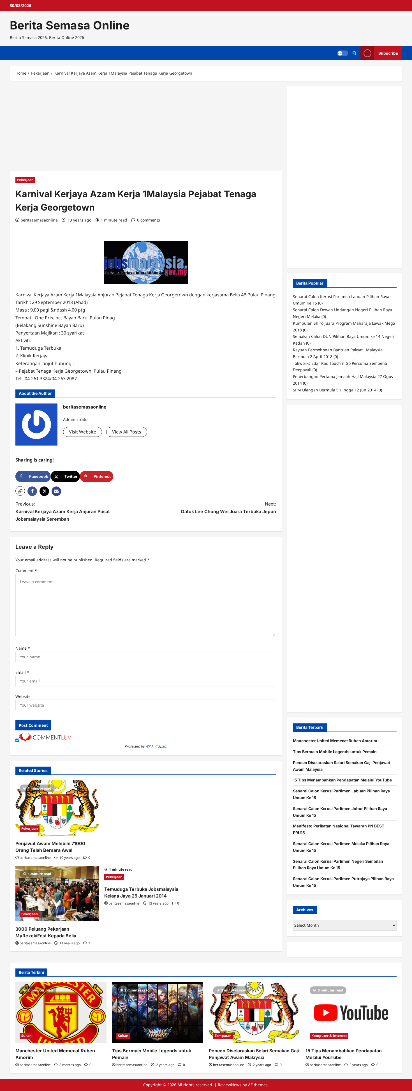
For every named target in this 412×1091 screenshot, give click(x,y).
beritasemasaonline (39, 220)
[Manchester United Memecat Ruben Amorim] (61, 1012)
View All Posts (126, 432)
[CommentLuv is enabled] (45, 740)
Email (22, 672)
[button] (20, 491)
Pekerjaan (25, 179)
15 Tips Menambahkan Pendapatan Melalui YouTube (342, 780)
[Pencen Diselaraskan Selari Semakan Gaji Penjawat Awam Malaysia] (254, 1012)
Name (22, 648)
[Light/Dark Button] (342, 53)
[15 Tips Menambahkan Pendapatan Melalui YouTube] (351, 1012)
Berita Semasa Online (69, 25)
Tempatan (223, 1035)
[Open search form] (354, 53)
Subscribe (388, 53)
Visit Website (82, 432)
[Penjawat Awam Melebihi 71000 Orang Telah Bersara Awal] (57, 808)
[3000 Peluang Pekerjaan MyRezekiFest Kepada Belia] (57, 893)
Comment (26, 570)
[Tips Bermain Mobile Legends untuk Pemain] (157, 1012)
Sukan (26, 1035)
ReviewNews (229, 1084)
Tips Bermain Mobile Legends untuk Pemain (335, 751)
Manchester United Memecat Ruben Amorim (335, 740)
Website (23, 696)
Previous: (62, 511)
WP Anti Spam (156, 746)
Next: (228, 507)
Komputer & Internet (329, 1035)
